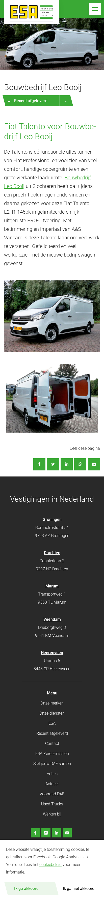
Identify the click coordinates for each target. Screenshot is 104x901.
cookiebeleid (50, 864)
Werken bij (52, 814)
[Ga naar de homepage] (31, 12)
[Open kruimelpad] (66, 100)
